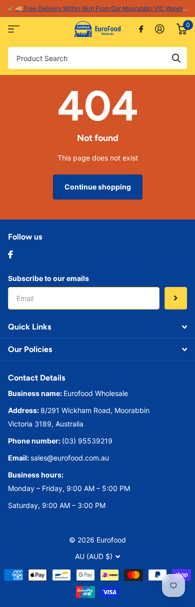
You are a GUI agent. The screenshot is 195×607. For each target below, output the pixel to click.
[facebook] (10, 254)
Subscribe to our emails (48, 278)
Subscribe (175, 298)
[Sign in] (159, 29)
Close (97, 327)
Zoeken (176, 58)
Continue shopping (97, 186)
